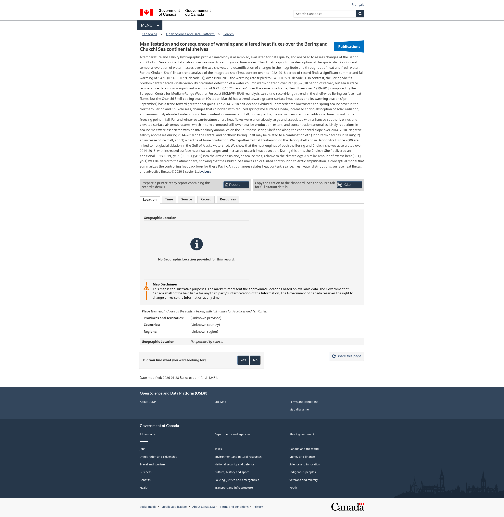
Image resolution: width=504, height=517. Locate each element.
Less (205, 171)
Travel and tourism (152, 464)
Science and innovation (304, 464)
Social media (148, 507)
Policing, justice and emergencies (237, 480)
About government (301, 434)
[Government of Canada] (175, 13)
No (255, 360)
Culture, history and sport (232, 472)
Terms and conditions (303, 402)
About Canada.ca (203, 507)
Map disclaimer (299, 409)
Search (228, 34)
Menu (148, 25)
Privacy (258, 507)
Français (358, 4)
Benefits (145, 480)
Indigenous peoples (302, 472)
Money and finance (302, 457)
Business (146, 472)
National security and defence (234, 464)
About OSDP (148, 402)
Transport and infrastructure (234, 487)
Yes (243, 360)
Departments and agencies (232, 434)
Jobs (142, 449)
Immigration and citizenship (158, 457)
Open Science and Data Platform (190, 34)
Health (144, 487)
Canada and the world (304, 449)
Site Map (220, 402)
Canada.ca (149, 34)
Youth (293, 487)
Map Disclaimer (165, 284)
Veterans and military (303, 480)
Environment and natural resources (238, 457)
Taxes (218, 449)
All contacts (147, 434)
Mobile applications (174, 507)
